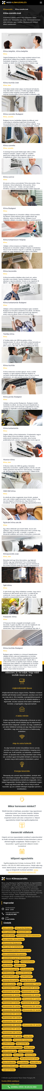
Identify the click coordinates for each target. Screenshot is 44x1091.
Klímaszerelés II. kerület (11, 988)
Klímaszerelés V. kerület (30, 991)
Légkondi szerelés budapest (12, 1047)
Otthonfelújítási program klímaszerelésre (16, 950)
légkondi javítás (20, 965)
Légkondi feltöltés (9, 1070)
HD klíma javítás (8, 973)
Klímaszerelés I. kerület (32, 984)
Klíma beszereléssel (25, 1051)
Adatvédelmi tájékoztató (10, 1084)
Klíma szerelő (29, 1047)
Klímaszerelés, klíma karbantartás (28, 935)
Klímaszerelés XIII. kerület (31, 1006)
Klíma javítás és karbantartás (12, 947)
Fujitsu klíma (7, 1055)
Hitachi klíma (18, 1055)
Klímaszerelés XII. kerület (11, 1006)
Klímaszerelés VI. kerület (11, 995)
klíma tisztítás (7, 965)
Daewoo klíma (30, 1055)
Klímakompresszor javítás (29, 1058)
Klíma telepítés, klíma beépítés (13, 939)
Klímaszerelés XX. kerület (32, 1025)
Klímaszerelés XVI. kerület (12, 1014)
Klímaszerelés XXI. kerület (12, 1029)
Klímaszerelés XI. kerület (30, 1003)
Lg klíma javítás (26, 976)
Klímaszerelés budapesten (23, 1040)
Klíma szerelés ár (22, 1044)
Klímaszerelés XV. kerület (31, 1010)
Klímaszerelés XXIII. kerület (12, 1036)
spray (19, 984)
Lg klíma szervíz (8, 1044)
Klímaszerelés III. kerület (30, 988)
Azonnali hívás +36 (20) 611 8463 (23, 1087)
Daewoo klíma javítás (24, 973)
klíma (16, 962)
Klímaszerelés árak (24, 932)
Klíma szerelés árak (9, 1051)
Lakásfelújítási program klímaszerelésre (16, 958)
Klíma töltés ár (35, 1062)
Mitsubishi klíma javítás (10, 976)
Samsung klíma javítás (10, 980)
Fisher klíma (28, 1036)
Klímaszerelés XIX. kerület (12, 1025)
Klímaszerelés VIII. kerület (11, 999)
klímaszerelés (7, 962)
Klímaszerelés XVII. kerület (12, 1017)
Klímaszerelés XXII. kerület (12, 1032)
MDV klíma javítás (9, 984)
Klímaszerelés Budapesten (12, 943)
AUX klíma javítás (27, 969)
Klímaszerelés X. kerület (11, 1003)
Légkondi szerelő (8, 935)
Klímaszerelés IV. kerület (11, 991)
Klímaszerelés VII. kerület (31, 995)
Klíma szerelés (8, 928)
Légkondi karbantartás (28, 1066)
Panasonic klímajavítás (10, 969)
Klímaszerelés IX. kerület (31, 999)
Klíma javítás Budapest (23, 928)
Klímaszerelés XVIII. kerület (12, 1021)
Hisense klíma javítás (28, 980)
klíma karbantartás (27, 962)
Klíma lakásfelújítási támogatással (14, 954)
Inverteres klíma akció (10, 1066)
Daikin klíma (7, 1040)
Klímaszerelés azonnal (10, 1058)
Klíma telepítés (23, 1062)
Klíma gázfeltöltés (9, 932)
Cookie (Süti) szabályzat (10, 1081)
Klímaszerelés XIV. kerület (11, 1010)
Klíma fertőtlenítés (9, 1062)
